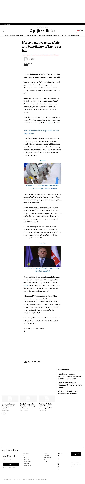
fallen (26, 285)
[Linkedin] (50, 68)
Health (45, 461)
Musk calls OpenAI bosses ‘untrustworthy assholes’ (68, 392)
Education (46, 455)
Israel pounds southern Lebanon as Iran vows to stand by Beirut (70, 385)
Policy (72, 466)
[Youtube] (58, 466)
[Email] (58, 68)
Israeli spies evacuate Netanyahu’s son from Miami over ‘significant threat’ (69, 376)
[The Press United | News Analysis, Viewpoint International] (42, 31)
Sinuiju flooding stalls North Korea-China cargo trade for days (28, 406)
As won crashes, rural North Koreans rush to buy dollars (9, 406)
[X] (39, 68)
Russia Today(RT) (36, 361)
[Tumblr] (62, 68)
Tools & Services (75, 462)
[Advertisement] (42, 11)
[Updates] (26, 59)
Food (45, 459)
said (49, 123)
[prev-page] (3, 413)
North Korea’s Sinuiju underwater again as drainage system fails (45, 406)
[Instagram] (58, 464)
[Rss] (58, 469)
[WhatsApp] (47, 68)
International (74, 458)
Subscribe (11, 464)
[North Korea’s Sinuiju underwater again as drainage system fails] (47, 398)
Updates (28, 55)
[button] (3, 30)
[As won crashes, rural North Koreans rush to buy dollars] (10, 398)
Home (24, 55)
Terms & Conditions (76, 464)
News (29, 361)
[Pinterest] (54, 68)
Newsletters (74, 460)
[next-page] (5, 413)
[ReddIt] (43, 68)
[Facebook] (35, 68)
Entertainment (47, 457)
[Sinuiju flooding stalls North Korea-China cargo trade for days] (28, 398)
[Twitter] (58, 458)
